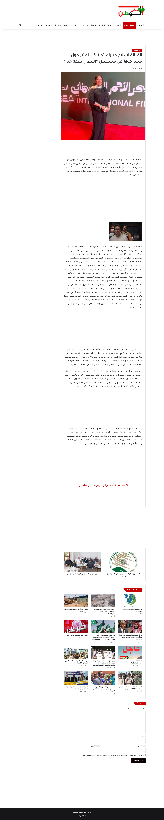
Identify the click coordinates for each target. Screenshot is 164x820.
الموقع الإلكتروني (96, 746)
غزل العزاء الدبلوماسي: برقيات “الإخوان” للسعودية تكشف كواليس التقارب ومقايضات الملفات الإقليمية (103, 637)
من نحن (67, 25)
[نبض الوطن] (130, 11)
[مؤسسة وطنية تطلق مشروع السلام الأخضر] (130, 600)
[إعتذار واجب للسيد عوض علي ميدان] (76, 626)
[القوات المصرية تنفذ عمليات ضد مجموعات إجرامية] (130, 652)
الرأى (119, 25)
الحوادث (111, 25)
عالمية (76, 25)
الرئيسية (140, 25)
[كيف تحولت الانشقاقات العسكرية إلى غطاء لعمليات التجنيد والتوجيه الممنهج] (130, 678)
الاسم (143, 736)
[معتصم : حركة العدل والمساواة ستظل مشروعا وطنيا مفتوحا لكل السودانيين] (103, 678)
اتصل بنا (58, 25)
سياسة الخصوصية (44, 25)
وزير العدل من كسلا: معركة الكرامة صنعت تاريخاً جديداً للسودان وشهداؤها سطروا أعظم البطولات (104, 663)
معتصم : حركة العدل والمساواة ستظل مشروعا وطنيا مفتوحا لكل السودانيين (104, 689)
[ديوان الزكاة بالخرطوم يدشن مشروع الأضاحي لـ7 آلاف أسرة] (76, 652)
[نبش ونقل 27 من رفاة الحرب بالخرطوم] (76, 600)
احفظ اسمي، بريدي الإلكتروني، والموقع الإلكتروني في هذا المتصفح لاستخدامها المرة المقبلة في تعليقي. (113, 755)
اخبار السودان (129, 25)
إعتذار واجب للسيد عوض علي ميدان (77, 635)
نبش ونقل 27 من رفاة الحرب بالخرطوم (76, 609)
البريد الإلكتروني (141, 746)
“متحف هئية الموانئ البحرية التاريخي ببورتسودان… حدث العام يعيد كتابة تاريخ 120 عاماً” (104, 611)
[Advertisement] (82, 36)
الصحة (93, 25)
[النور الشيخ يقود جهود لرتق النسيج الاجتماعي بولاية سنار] (76, 678)
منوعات (85, 25)
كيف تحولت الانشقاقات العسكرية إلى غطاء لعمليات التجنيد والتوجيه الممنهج (130, 689)
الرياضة (102, 25)
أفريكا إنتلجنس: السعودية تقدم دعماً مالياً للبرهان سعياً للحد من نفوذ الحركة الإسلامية (130, 637)
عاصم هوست (80, 816)
